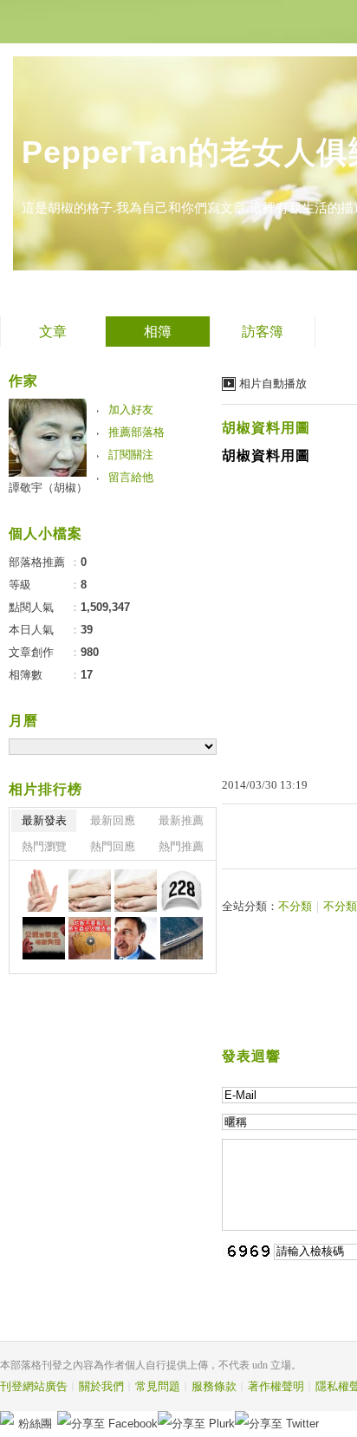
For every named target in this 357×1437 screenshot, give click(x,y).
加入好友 (130, 409)
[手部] (44, 890)
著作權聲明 (276, 1386)
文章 (53, 331)
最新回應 (112, 820)
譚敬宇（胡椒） (48, 487)
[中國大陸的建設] (181, 938)
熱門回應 (112, 846)
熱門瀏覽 (44, 846)
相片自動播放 (273, 383)
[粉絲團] (7, 1418)
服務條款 (214, 1386)
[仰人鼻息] (135, 938)
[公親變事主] (44, 938)
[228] (181, 890)
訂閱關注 (130, 454)
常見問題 (157, 1386)
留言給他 (130, 477)
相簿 (158, 331)
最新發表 (44, 820)
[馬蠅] (89, 938)
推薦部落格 (136, 432)
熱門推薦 (181, 846)
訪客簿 (262, 331)
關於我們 (101, 1386)
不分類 (295, 906)
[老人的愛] (89, 890)
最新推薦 (181, 820)
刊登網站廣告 (34, 1386)
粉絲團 (35, 1423)
